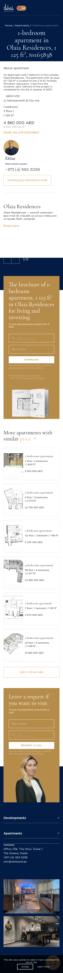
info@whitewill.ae (15, 861)
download (31, 359)
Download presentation (27, 180)
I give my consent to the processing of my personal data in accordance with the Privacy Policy (30, 366)
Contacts (9, 845)
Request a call (31, 745)
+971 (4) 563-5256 (16, 857)
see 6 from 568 (31, 672)
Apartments (13, 833)
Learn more (43, 967)
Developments (15, 818)
